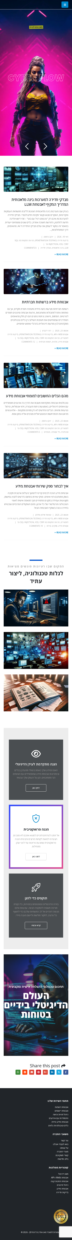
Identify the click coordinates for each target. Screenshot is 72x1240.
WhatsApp (18, 1072)
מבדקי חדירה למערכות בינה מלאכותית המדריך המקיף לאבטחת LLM (39, 202)
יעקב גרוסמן (48, 236)
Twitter (58, 1072)
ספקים (54, 526)
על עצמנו (64, 1147)
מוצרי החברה (62, 1151)
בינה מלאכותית (58, 248)
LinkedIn (52, 1072)
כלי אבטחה (55, 432)
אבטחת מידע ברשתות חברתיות (45, 301)
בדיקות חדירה (62, 1192)
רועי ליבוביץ (46, 330)
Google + (45, 1072)
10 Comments (36, 526)
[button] (64, 4)
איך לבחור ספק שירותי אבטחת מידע (42, 486)
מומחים (47, 432)
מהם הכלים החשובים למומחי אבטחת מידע (37, 395)
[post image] (36, 179)
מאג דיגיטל (63, 1173)
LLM (66, 248)
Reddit (24, 1072)
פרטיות (54, 341)
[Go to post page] (35, 608)
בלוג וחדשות (63, 1158)
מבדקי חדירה (45, 248)
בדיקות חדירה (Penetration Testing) (51, 240)
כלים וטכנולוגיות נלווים (58, 1125)
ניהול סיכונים (62, 1184)
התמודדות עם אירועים (58, 1118)
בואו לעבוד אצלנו (60, 1144)
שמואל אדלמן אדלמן (43, 515)
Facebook (65, 1072)
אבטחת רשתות (61, 1106)
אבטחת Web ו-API (61, 334)
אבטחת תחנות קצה (59, 1181)
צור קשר (64, 1140)
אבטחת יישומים (61, 1110)
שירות (49, 526)
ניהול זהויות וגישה (60, 1114)
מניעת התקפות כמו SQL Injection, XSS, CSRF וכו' (38, 338)
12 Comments (28, 341)
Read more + (61, 254)
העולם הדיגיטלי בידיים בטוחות (36, 1005)
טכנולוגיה (64, 432)
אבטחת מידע (63, 341)
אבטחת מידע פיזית (60, 1121)
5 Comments (34, 432)
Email (31, 1072)
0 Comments (30, 248)
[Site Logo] (61, 1216)
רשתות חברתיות (45, 341)
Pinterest (38, 1072)
